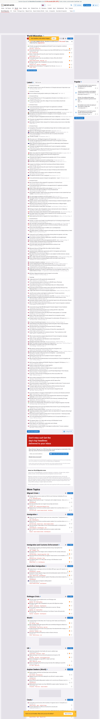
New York (45, 627)
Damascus (31, 631)
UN (34, 609)
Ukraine (25, 8)
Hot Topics (8, 8)
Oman (30, 635)
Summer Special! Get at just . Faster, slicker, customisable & (49, 1)
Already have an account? (35, 457)
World (16, 8)
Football (50, 8)
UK (13, 8)
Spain (38, 705)
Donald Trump (37, 48)
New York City (40, 627)
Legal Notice (57, 461)
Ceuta (46, 11)
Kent (46, 527)
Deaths (43, 653)
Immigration (52, 11)
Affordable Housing (37, 498)
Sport (54, 8)
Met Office (37, 657)
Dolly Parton (38, 653)
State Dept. (31, 48)
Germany (31, 506)
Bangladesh (43, 64)
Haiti (30, 550)
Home (2, 8)
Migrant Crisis (29, 11)
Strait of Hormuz (36, 635)
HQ (30, 665)
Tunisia (14, 11)
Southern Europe (43, 705)
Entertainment (60, 8)
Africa (34, 67)
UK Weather (31, 657)
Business (44, 8)
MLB (48, 554)
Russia (37, 623)
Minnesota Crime (32, 558)
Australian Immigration (61, 11)
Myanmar (38, 64)
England (31, 531)
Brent (33, 665)
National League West (41, 554)
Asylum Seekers (44, 686)
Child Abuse (50, 510)
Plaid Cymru (37, 686)
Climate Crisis (34, 8)
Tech (66, 8)
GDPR (30, 661)
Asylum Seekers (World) (38, 11)
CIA (30, 623)
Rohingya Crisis (20, 11)
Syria (41, 631)
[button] (38, 82)
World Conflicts (39, 609)
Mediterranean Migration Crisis (43, 506)
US (36, 56)
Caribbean (34, 550)
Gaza (20, 8)
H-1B (30, 52)
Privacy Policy (50, 461)
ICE (11, 11)
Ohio (38, 550)
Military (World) (32, 56)
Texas (43, 558)
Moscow (33, 623)
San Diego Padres (33, 554)
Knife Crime (37, 665)
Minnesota (39, 558)
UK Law (39, 661)
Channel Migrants (33, 527)
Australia (38, 571)
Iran (29, 8)
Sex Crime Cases (32, 510)
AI (39, 8)
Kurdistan (37, 631)
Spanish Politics (32, 705)
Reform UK (35, 661)
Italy (35, 506)
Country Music (32, 653)
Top (29, 38)
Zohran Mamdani (32, 627)
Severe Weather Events (45, 657)
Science (71, 8)
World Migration (5, 11)
